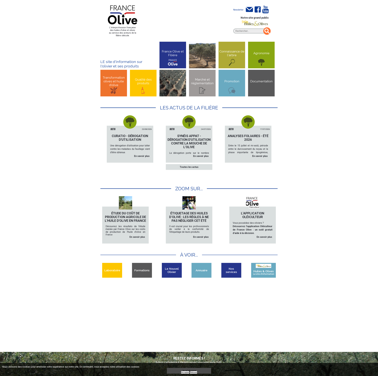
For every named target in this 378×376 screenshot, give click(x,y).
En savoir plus (142, 156)
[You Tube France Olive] (265, 10)
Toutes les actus (189, 167)
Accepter (185, 372)
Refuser (193, 372)
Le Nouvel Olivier (172, 270)
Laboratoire (112, 270)
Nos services (231, 270)
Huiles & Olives (263, 272)
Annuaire (201, 270)
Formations (142, 270)
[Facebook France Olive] (258, 9)
